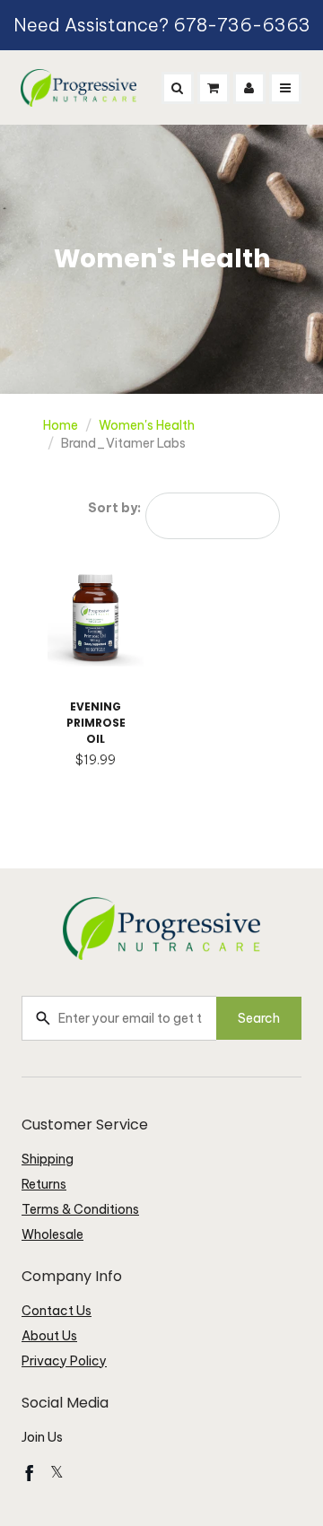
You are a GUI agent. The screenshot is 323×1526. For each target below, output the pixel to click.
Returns (44, 1184)
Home (60, 425)
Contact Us (57, 1311)
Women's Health (147, 425)
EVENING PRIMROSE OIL (96, 722)
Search (259, 1018)
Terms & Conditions (80, 1209)
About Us (49, 1336)
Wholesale (52, 1234)
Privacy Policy (64, 1361)
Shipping (48, 1159)
